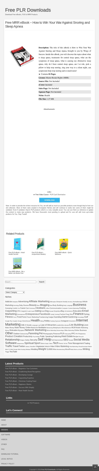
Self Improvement (57, 340)
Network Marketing (35, 330)
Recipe (75, 336)
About (4, 425)
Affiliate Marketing (39, 301)
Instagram (65, 321)
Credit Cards (30, 311)
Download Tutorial (9, 454)
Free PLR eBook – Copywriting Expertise (19, 378)
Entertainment (21, 314)
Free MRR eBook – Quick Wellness (63, 253)
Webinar (28, 349)
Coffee (47, 308)
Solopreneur (20, 343)
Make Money (9, 328)
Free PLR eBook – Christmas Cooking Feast (20, 381)
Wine (54, 349)
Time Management (76, 343)
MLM (73, 328)
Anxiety (65, 302)
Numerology (60, 330)
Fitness (9, 317)
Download (49, 200)
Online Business (80, 330)
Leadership (60, 325)
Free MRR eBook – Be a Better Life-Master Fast (17, 272)
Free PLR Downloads (28, 10)
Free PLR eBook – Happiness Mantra (18, 384)
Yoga (7, 352)
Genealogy (81, 317)
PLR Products (34, 403)
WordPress (69, 349)
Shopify (71, 340)
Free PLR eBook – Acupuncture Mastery (39, 253)
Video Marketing (62, 346)
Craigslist (23, 311)
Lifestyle (66, 325)
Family (52, 314)
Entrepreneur (32, 314)
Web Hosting (21, 349)
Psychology (36, 336)
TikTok (65, 343)
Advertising (23, 301)
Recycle (81, 336)
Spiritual (29, 343)
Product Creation (14, 336)
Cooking (82, 308)
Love (86, 325)
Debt (43, 311)
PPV (76, 333)
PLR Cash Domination (57, 195)
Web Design (14, 349)
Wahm (90, 346)
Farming (57, 314)
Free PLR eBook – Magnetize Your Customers (21, 368)
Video (52, 346)
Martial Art (34, 328)
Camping (8, 308)
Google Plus (8, 321)
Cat (27, 308)
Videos (4, 439)
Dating (38, 311)
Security (33, 340)
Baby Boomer (24, 305)
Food (19, 317)
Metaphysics (57, 328)
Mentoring (50, 327)
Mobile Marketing (82, 328)
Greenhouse (26, 321)
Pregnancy (81, 334)
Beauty (33, 305)
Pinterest (56, 334)
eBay (62, 311)
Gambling (57, 317)
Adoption (15, 301)
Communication (56, 308)
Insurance (72, 321)
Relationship (12, 339)
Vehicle (47, 346)
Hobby (47, 321)
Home (3, 420)
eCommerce (69, 311)
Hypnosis (57, 321)
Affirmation (53, 301)
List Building (76, 324)
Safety (27, 340)
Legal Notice (7, 459)
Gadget (50, 317)
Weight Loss (45, 349)
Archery (70, 301)
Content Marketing (73, 308)
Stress (43, 343)
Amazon (59, 302)
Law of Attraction (48, 325)
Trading (87, 343)
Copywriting (11, 311)
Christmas (32, 308)
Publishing (57, 336)
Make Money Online (23, 327)
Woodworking (61, 349)
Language (35, 325)
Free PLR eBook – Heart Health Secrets (17, 253)
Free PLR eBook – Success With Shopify (19, 387)
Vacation (33, 346)
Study (47, 343)
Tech (55, 343)
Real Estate (67, 336)
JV (25, 325)
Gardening (72, 317)
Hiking (42, 321)
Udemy (27, 346)
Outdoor (16, 334)
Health (35, 320)
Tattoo (51, 343)
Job (22, 325)
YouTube (13, 351)
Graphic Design (17, 321)
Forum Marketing (33, 317)
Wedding (34, 349)
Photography (48, 334)
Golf (86, 317)
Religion (22, 340)
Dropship (57, 311)
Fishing (86, 314)
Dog (47, 311)
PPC (73, 334)
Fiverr (15, 317)
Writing (86, 349)
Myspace (21, 330)
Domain (51, 311)
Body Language (68, 305)
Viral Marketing (73, 346)
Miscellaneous (66, 328)
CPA (18, 311)
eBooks (4, 430)
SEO (65, 339)
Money (7, 330)
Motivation (14, 330)
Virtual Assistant (83, 346)
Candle (14, 308)
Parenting (33, 333)
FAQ (2, 449)
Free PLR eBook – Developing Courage (19, 375)
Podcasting (67, 333)
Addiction (8, 301)
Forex (24, 317)
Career (23, 308)
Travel (16, 346)
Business (79, 305)
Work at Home (78, 349)
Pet (41, 333)
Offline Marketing (69, 330)
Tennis (61, 343)
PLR (62, 334)
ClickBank (40, 308)
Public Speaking (46, 336)
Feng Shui (69, 314)
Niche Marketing (51, 330)
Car (19, 308)
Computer (65, 308)
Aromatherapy (77, 302)
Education (77, 311)
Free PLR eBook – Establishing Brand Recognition (22, 372)
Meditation (42, 328)
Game (65, 317)
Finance (78, 313)
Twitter (22, 346)
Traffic (8, 346)
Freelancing (43, 317)
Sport (37, 343)
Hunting (52, 321)
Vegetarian (40, 346)
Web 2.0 (7, 349)
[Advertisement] (49, 37)
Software (11, 343)
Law (39, 325)
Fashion (62, 314)
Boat (51, 305)
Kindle (29, 325)
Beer (38, 305)
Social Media (81, 339)
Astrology (16, 305)
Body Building (58, 305)
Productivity (27, 336)
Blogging (44, 305)
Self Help (44, 339)
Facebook (44, 314)
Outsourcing (24, 334)
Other (9, 333)
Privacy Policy (7, 464)
